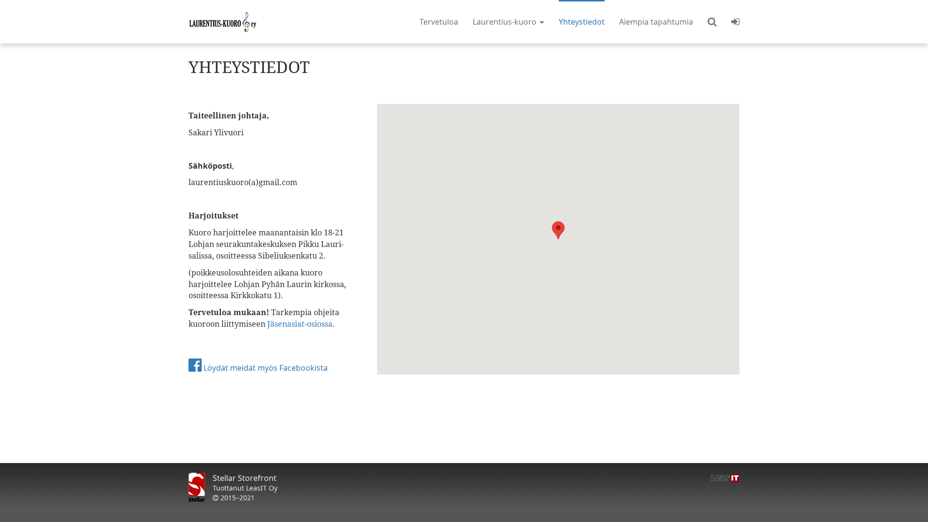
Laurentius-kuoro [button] (505, 21)
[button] (712, 22)
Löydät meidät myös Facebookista (265, 367)
